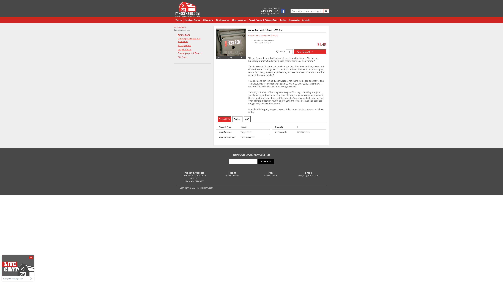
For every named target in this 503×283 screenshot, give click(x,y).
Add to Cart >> (305, 51)
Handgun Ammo (192, 20)
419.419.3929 (270, 11)
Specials (306, 20)
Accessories (294, 20)
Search (326, 11)
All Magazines (184, 45)
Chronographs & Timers (189, 53)
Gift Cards (182, 57)
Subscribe (266, 161)
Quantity (280, 51)
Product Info (224, 119)
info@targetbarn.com (270, 13)
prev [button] (219, 57)
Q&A (247, 119)
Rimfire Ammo (222, 20)
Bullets (283, 20)
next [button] (243, 57)
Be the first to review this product (263, 35)
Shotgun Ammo (239, 20)
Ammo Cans (184, 35)
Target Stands (184, 49)
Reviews (237, 119)
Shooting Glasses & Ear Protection (189, 40)
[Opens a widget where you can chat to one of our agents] (18, 268)
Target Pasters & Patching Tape (263, 20)
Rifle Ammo (208, 20)
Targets (179, 20)
